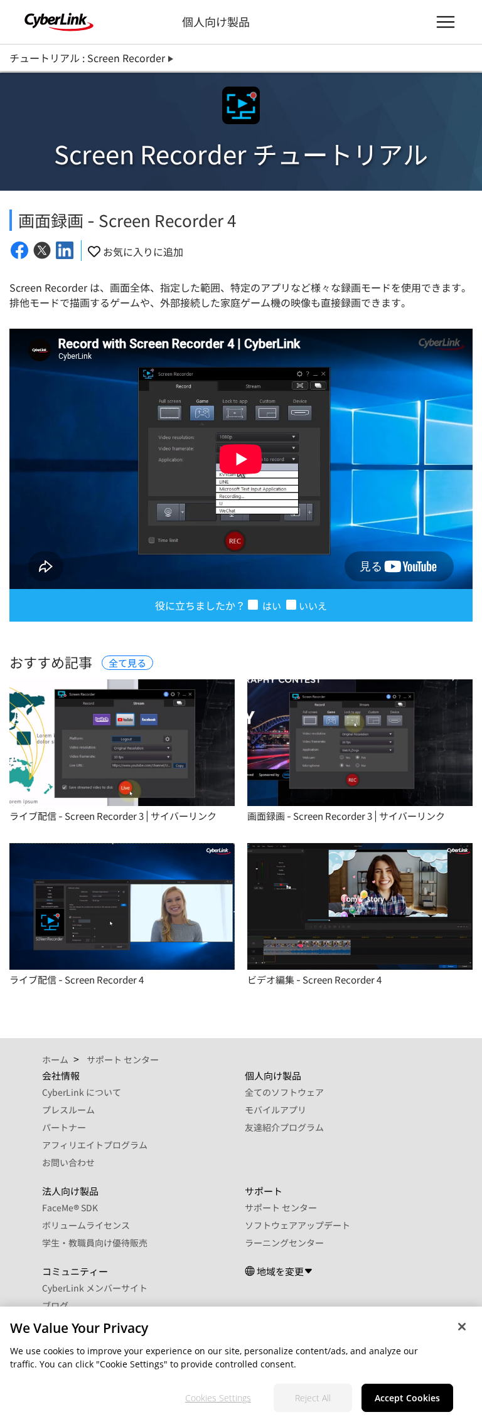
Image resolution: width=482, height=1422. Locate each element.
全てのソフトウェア (284, 1092)
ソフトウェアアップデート (297, 1225)
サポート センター (281, 1207)
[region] (241, 1364)
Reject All (313, 1398)
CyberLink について (81, 1092)
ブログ (55, 1305)
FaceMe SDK (70, 1207)
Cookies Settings (218, 1398)
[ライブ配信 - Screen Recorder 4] (122, 906)
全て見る (127, 662)
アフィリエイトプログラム (94, 1144)
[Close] (462, 1326)
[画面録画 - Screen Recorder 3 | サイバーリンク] (360, 742)
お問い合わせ (68, 1162)
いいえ (313, 605)
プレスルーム (68, 1109)
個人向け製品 (216, 21)
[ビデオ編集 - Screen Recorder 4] (360, 906)
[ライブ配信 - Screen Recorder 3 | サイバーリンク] (122, 742)
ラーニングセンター (284, 1242)
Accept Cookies (407, 1398)
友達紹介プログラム (284, 1127)
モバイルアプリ (275, 1109)
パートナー (64, 1127)
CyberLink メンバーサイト (94, 1287)
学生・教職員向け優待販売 (94, 1242)
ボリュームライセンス (86, 1225)
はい (270, 605)
